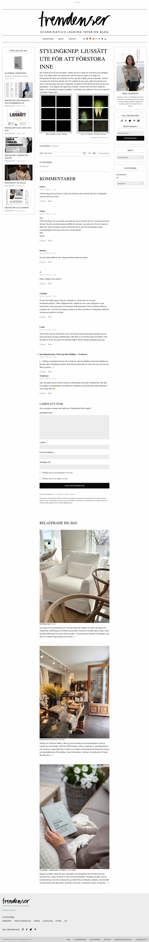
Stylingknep (55, 146)
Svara (43, 201)
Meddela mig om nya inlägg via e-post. (55, 478)
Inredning (6, 921)
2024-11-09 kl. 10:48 (48, 357)
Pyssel (59, 921)
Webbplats (45, 462)
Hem (68, 939)
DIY (118, 177)
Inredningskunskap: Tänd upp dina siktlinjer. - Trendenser (63, 354)
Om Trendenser (80, 939)
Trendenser (74, 22)
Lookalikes (48, 921)
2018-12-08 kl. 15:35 (48, 253)
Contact (72, 39)
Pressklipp (10, 106)
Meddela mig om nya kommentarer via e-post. (57, 472)
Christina (43, 293)
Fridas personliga (22, 921)
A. (40, 272)
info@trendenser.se (9, 910)
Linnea (42, 186)
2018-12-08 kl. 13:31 (48, 214)
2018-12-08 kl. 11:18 (48, 189)
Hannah (43, 250)
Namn (43, 442)
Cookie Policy (141, 939)
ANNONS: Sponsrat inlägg (16, 76)
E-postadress (47, 452)
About (61, 39)
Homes (37, 921)
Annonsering (95, 939)
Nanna (42, 211)
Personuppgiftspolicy (59, 494)
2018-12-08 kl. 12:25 (48, 378)
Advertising (48, 39)
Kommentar (46, 413)
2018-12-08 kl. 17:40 (48, 296)
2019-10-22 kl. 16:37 (48, 329)
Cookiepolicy (71, 494)
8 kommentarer (103, 153)
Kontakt (107, 939)
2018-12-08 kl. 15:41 (48, 274)
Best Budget (121, 175)
